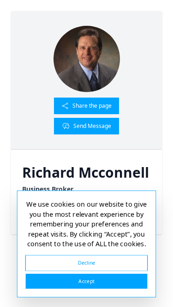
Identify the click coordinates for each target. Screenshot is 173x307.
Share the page (92, 106)
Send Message (92, 126)
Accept (86, 281)
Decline (86, 262)
